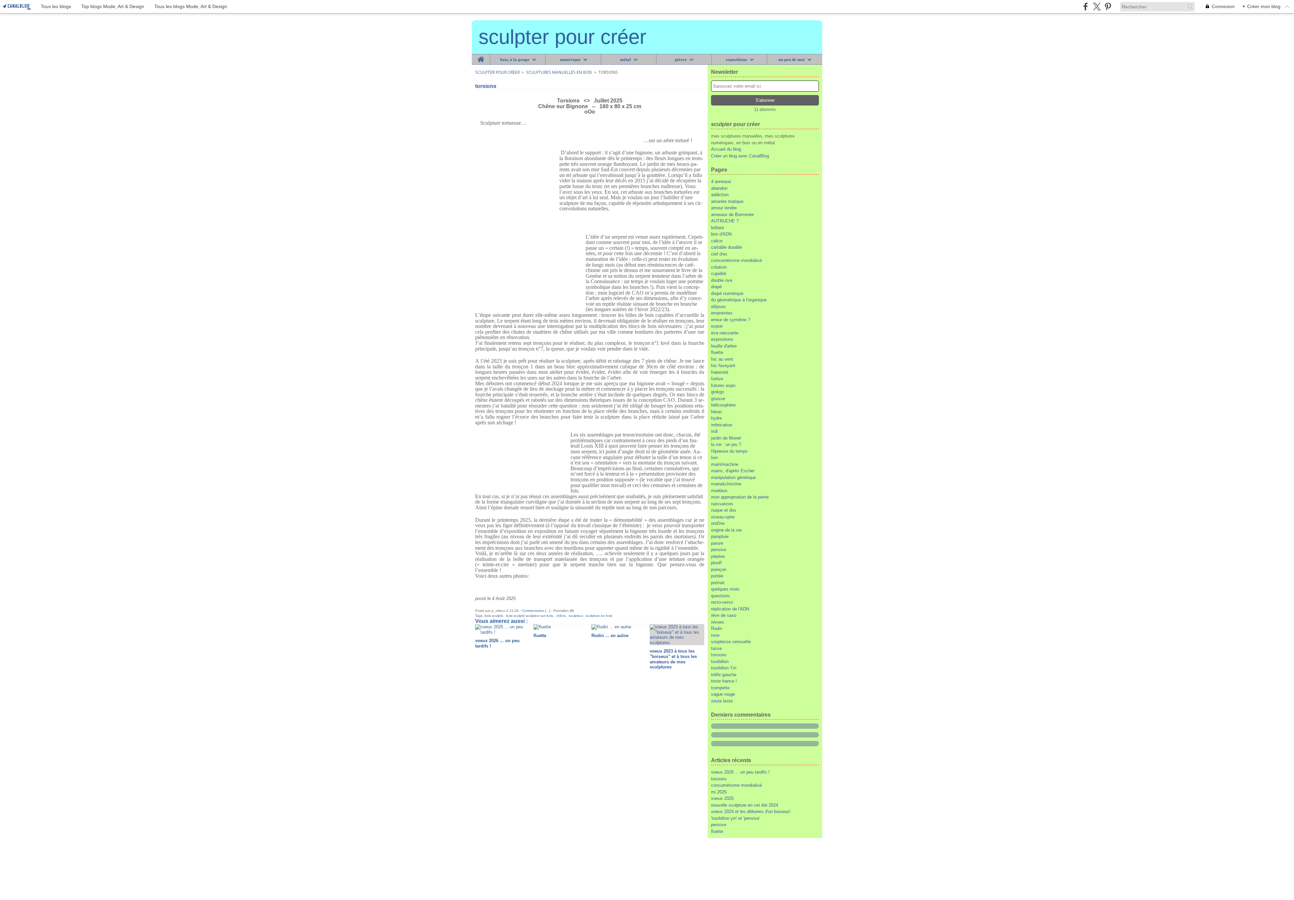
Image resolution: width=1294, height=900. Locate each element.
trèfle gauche (723, 674)
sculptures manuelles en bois (559, 72)
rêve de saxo (723, 615)
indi (714, 431)
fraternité (719, 372)
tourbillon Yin (723, 667)
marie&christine (726, 483)
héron (716, 411)
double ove (721, 280)
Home (481, 56)
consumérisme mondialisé (736, 260)
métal (625, 59)
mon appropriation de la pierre (740, 497)
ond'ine (718, 523)
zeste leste (722, 700)
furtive (717, 378)
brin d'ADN (721, 234)
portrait (718, 582)
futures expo (723, 385)
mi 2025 (719, 791)
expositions (736, 59)
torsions (719, 654)
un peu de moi (791, 59)
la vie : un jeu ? (726, 444)
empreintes (722, 313)
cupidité (718, 273)
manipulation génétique (733, 477)
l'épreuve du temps (729, 451)
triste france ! (724, 681)
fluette (717, 352)
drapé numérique (727, 293)
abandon (719, 188)
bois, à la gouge (514, 59)
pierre (681, 59)
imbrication (721, 424)
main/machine (724, 464)
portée (717, 575)
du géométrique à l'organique (739, 299)
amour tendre (724, 207)
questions (720, 595)
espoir (717, 326)
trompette (720, 687)
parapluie (720, 536)
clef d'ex (719, 254)
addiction (720, 194)
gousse (718, 398)
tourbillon (720, 661)
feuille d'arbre (724, 346)
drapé (716, 286)
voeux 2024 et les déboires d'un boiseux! (751, 811)
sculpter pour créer (497, 72)
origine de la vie (726, 530)
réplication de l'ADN (730, 608)
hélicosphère (723, 405)
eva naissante (724, 332)
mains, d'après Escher (732, 470)
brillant (717, 227)
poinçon (718, 569)
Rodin (716, 628)
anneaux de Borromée (732, 214)
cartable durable (726, 247)
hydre (716, 418)
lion (714, 457)
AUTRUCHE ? (725, 220)
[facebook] (1085, 6)
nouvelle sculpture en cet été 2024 (744, 805)
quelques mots (725, 589)
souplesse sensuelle (731, 641)
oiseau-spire (723, 516)
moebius (719, 490)
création (719, 267)
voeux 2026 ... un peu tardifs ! (740, 772)
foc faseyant (723, 365)
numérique (570, 59)
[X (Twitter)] (1096, 6)
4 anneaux (721, 181)
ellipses (718, 306)
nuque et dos (723, 510)
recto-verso (722, 602)
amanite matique (727, 201)
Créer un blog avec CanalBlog (740, 155)
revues (717, 622)
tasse (716, 648)
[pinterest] (1108, 6)
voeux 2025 (722, 798)
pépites (718, 556)
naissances (722, 503)
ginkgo (717, 391)
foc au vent (722, 359)
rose (715, 635)
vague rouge (723, 694)
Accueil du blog (726, 149)
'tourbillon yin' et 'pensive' (735, 818)
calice (716, 240)
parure (717, 543)
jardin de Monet (726, 438)
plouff (716, 562)
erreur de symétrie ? (730, 319)
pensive (718, 549)
